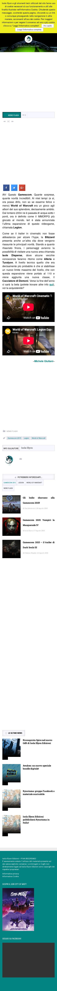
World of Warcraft (38, 438)
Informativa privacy (10, 874)
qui (51, 284)
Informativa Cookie (10, 876)
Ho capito (48, 26)
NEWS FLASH (12, 431)
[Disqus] (28, 607)
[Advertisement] (28, 82)
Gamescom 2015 (14, 438)
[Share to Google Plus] (22, 190)
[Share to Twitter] (14, 190)
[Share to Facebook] (6, 190)
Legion (26, 438)
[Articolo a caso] (8, 121)
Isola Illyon (23, 46)
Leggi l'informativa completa (29, 30)
